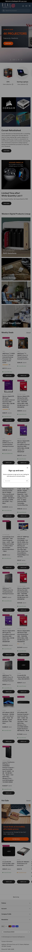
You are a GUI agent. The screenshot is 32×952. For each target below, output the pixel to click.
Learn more (24, 1)
